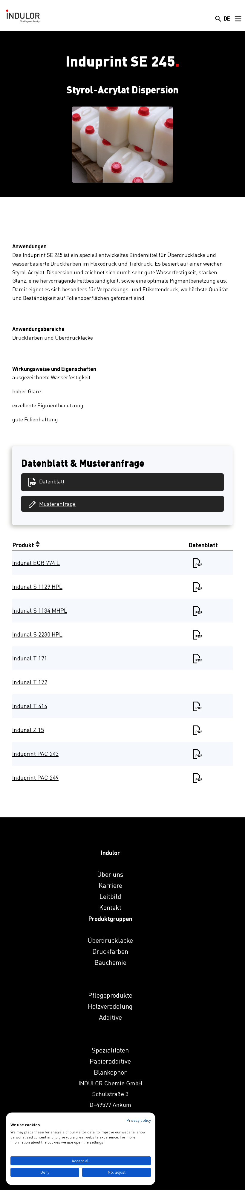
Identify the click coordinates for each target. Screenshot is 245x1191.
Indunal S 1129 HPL (37, 586)
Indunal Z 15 (28, 730)
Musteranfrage (57, 503)
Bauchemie (110, 962)
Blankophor (110, 1072)
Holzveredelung (110, 1006)
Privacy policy (138, 1120)
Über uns (110, 874)
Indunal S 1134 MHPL (39, 610)
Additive (110, 1017)
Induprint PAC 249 (35, 777)
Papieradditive (110, 1061)
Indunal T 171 (29, 658)
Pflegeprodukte (110, 995)
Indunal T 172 (29, 682)
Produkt (24, 544)
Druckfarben (110, 951)
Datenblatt (52, 481)
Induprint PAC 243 (35, 753)
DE (227, 18)
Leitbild (110, 896)
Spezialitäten (110, 1050)
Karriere (110, 885)
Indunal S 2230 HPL (37, 634)
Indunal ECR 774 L (36, 562)
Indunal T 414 (29, 706)
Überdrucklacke (110, 940)
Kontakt (110, 907)
